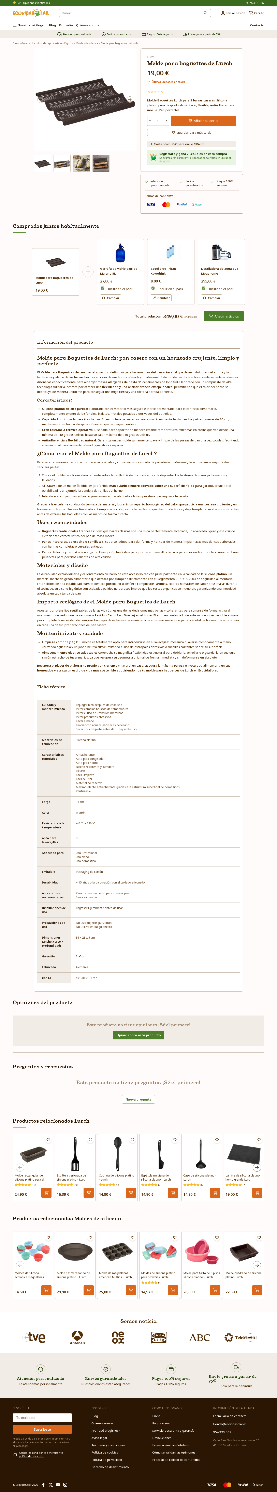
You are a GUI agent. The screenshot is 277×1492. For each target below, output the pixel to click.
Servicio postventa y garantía (173, 1430)
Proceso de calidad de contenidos (176, 1460)
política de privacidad (31, 1456)
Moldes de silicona (87, 43)
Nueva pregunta (138, 1099)
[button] (42, 163)
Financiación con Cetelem (170, 1445)
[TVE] (36, 1337)
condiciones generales (45, 1453)
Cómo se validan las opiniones (173, 1452)
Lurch (151, 57)
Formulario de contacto (230, 1416)
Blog (94, 1416)
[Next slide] (130, 99)
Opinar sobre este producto (138, 1035)
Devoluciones (161, 1438)
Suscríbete (42, 1429)
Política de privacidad (106, 1460)
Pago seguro (161, 1423)
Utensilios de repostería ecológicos (52, 43)
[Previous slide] (40, 99)
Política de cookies (104, 1452)
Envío (156, 1416)
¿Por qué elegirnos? (105, 1430)
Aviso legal (99, 1438)
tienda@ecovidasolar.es (230, 1424)
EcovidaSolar (20, 43)
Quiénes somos (102, 1423)
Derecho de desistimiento (110, 1467)
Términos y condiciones (108, 1445)
